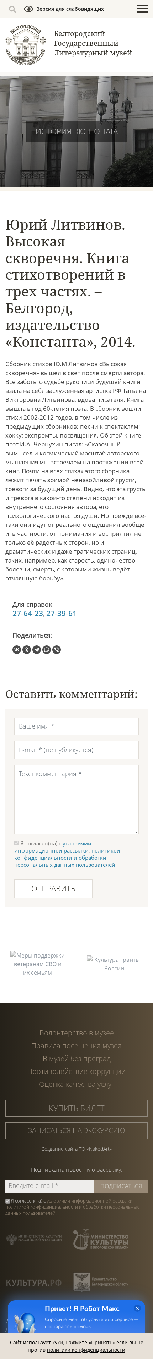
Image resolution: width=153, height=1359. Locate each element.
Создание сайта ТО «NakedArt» (76, 1148)
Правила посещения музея (76, 1045)
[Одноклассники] (26, 649)
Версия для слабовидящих (70, 8)
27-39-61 (61, 613)
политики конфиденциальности (86, 1349)
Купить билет (77, 1108)
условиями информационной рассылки (52, 847)
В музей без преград (77, 1058)
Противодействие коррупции (76, 1071)
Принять (101, 1342)
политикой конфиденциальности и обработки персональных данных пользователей (67, 857)
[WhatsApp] (46, 649)
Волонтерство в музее (76, 1033)
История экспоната (77, 131)
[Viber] (56, 649)
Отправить (53, 888)
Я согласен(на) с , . (72, 1207)
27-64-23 (27, 613)
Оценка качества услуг (76, 1084)
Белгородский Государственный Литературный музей (93, 43)
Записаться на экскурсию (76, 1130)
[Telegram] (36, 649)
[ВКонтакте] (16, 649)
